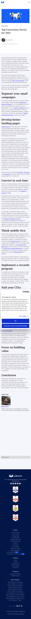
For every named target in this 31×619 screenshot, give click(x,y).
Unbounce (26, 172)
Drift (9, 193)
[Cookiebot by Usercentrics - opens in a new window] (22, 292)
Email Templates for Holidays (15, 584)
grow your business (7, 330)
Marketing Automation (15, 539)
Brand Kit (15, 562)
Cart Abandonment (15, 541)
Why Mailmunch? (15, 564)
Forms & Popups (16, 534)
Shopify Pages (15, 546)
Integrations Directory (15, 574)
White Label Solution (15, 548)
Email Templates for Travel (15, 587)
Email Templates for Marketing (15, 582)
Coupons (15, 543)
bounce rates (15, 241)
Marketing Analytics (15, 550)
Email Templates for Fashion (15, 589)
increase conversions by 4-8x (12, 219)
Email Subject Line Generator (14, 554)
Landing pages (5, 126)
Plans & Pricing (15, 532)
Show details (22, 316)
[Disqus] (15, 435)
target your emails (19, 108)
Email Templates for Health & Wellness (15, 594)
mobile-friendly (18, 252)
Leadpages (7, 174)
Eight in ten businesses (18, 80)
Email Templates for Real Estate (15, 585)
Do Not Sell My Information (18, 613)
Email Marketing (15, 537)
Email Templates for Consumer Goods (15, 598)
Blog (15, 560)
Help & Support (15, 565)
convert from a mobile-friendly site (12, 248)
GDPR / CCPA (10, 613)
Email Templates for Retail (15, 600)
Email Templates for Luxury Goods (15, 596)
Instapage (20, 172)
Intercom (4, 193)
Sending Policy (22, 611)
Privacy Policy (9, 611)
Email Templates (11, 552)
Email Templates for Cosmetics (15, 591)
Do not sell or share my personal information (15, 325)
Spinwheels (15, 545)
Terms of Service (15, 611)
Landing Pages (15, 536)
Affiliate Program (15, 575)
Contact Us (15, 567)
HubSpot (23, 191)
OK (15, 321)
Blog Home (5, 26)
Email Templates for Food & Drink (15, 593)
